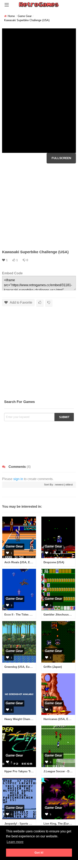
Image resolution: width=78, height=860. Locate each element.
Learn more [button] (15, 842)
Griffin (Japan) (52, 666)
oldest (69, 484)
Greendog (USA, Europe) (20, 666)
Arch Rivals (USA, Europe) (21, 562)
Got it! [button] (39, 852)
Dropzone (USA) (53, 562)
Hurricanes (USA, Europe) (60, 719)
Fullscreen (61, 158)
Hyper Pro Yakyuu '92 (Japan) (23, 771)
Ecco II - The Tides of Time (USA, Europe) (31, 614)
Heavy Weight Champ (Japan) (23, 719)
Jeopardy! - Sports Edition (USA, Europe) (30, 823)
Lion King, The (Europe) (58, 823)
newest (59, 484)
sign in (18, 479)
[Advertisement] (39, 206)
